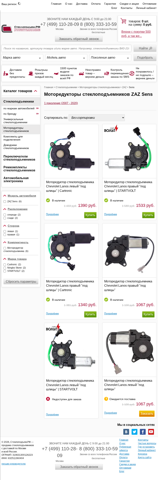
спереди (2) (14, 214)
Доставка (81, 3)
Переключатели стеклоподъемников (19, 158)
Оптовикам (149, 3)
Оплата (96, 3)
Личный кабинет (146, 7)
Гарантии (110, 3)
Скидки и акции (129, 3)
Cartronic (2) (14, 264)
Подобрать (145, 57)
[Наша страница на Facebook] (143, 432)
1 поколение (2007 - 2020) (61, 103)
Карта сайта (144, 457)
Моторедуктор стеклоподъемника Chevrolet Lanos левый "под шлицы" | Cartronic (70, 186)
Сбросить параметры (21, 281)
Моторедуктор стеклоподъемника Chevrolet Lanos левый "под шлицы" (128, 385)
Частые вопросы (147, 443)
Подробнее (52, 214)
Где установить (146, 446)
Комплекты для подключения (13, 138)
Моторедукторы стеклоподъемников (16, 129)
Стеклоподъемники (18, 101)
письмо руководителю (14, 463)
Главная (56, 3)
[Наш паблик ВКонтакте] (126, 432)
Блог (114, 7)
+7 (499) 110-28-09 (59, 24)
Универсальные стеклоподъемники (15, 121)
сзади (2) (12, 218)
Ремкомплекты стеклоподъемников (19, 169)
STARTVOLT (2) (15, 271)
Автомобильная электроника (16, 179)
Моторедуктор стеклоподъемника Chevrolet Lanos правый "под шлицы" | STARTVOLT (128, 186)
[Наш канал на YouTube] (151, 432)
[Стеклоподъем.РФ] (21, 28)
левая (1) (12, 231)
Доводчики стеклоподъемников (16, 146)
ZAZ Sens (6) (14, 201)
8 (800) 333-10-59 (98, 24)
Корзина (142, 454)
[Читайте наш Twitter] (134, 432)
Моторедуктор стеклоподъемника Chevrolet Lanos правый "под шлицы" (128, 286)
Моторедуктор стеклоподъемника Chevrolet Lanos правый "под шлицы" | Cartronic (70, 286)
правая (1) (13, 234)
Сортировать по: (56, 117)
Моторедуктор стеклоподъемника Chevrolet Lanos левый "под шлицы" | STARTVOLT (70, 385)
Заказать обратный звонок (79, 39)
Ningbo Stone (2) (16, 267)
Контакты (126, 7)
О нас (68, 3)
